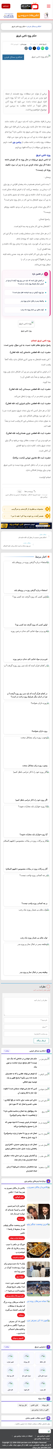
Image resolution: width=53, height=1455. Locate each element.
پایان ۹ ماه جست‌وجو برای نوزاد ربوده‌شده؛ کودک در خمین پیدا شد (14, 1267)
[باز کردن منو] (48, 6)
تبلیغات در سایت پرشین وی (23, 1436)
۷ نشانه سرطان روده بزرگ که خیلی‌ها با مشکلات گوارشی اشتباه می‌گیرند (14, 1306)
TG (47, 48)
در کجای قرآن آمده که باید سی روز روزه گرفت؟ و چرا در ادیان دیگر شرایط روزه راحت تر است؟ (25, 282)
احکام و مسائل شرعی (34, 26)
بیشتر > (6, 1051)
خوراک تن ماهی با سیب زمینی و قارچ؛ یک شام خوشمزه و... (15, 1248)
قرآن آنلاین (34, 1405)
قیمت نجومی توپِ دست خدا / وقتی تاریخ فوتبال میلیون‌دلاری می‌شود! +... (15, 1287)
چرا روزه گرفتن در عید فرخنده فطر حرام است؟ (28, 292)
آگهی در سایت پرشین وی (40, 1410)
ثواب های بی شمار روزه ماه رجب (32, 309)
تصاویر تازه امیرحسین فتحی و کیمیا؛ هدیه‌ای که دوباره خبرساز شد (15, 1209)
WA (42, 48)
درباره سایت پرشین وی (42, 1438)
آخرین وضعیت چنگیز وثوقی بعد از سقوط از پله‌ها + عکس (14, 1229)
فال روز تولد (23, 1405)
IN (30, 48)
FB (38, 48)
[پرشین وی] (29, 6)
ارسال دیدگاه (41, 1041)
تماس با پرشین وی (43, 1436)
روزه (19, 491)
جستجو (6, 6)
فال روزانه (45, 1405)
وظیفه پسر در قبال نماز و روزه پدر (32, 301)
